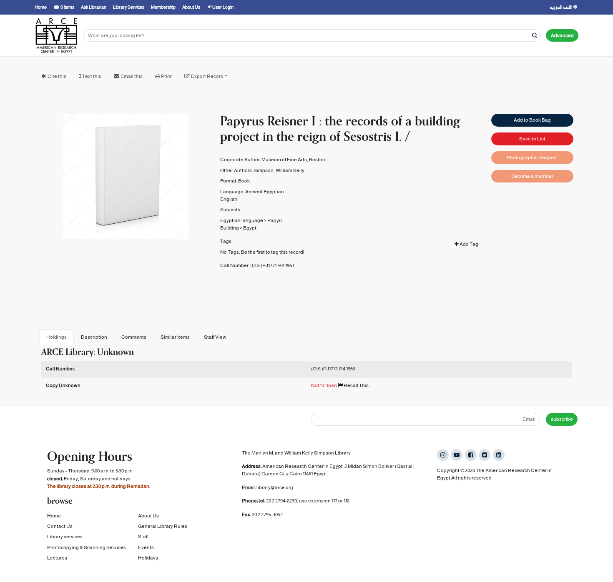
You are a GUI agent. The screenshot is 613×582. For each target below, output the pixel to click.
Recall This (356, 385)
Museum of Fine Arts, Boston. (293, 159)
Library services (65, 537)
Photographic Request (532, 157)
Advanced (562, 35)
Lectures (57, 558)
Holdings (56, 337)
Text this (91, 76)
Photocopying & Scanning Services (86, 547)
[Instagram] (443, 455)
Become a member (532, 176)
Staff (143, 537)
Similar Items (175, 337)
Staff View (215, 337)
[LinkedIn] (499, 455)
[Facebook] (471, 455)
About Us (148, 516)
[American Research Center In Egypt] (56, 35)
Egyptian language (241, 220)
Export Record (207, 76)
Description (94, 337)
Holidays (148, 558)
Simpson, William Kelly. (279, 170)
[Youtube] (456, 455)
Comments (133, 337)
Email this (132, 76)
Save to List (532, 139)
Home (54, 516)
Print (166, 76)
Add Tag (468, 244)
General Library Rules (162, 526)
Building (229, 228)
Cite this (57, 76)
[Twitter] (484, 455)
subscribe (562, 419)
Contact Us (60, 526)
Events (146, 547)
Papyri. (275, 220)
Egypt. (250, 228)
